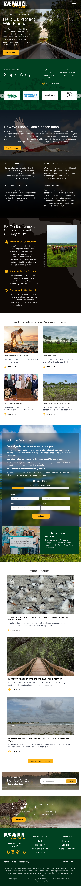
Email (13, 503)
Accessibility (24, 862)
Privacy (14, 862)
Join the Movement (65, 849)
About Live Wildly (40, 849)
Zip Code (44, 503)
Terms (6, 862)
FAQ (40, 841)
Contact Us (40, 852)
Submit (41, 516)
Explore (65, 845)
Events (65, 841)
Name (14, 494)
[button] (73, 5)
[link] (21, 348)
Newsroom (40, 845)
